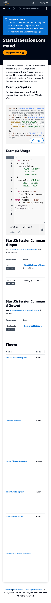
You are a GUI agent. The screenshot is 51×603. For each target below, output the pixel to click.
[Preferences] (42, 229)
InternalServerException (16, 461)
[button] (33, 3)
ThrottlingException (15, 492)
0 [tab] (13, 232)
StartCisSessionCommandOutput (25, 310)
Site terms (18, 589)
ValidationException (15, 516)
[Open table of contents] (47, 8)
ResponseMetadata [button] (33, 326)
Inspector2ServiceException (18, 553)
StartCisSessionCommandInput (24, 249)
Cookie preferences (33, 589)
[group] (25, 190)
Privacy (9, 589)
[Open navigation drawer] (4, 8)
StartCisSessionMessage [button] (35, 265)
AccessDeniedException (16, 357)
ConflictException (14, 420)
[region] (25, 276)
